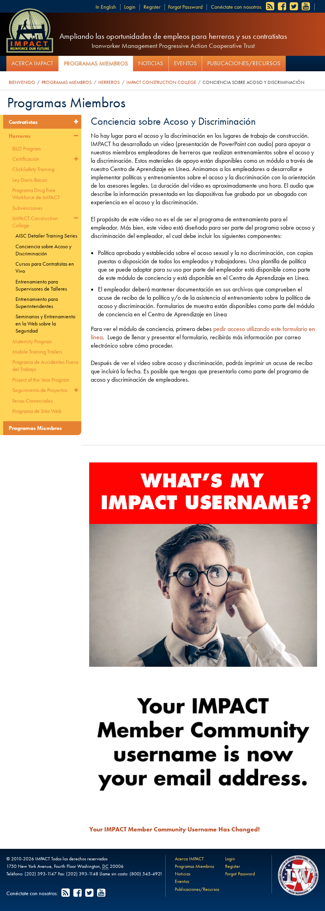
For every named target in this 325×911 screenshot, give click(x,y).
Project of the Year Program (40, 379)
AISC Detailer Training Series (46, 235)
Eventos (185, 63)
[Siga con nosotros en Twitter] (294, 7)
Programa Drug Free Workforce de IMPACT (36, 193)
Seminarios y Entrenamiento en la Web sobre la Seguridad (45, 323)
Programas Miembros (96, 63)
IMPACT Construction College (161, 82)
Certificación (25, 158)
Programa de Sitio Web (36, 411)
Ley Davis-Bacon (30, 179)
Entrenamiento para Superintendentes (36, 302)
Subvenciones (27, 207)
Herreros (109, 82)
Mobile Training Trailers (37, 351)
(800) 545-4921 (146, 874)
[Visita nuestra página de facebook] (282, 7)
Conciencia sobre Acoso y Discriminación (253, 82)
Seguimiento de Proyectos (39, 390)
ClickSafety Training (33, 169)
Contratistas (23, 122)
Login (130, 6)
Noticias (150, 63)
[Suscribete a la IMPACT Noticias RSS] (270, 7)
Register (152, 6)
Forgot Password (185, 6)
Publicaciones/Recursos (244, 63)
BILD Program (26, 148)
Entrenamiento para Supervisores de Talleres (41, 285)
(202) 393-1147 (41, 874)
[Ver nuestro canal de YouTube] (306, 7)
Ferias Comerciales (32, 400)
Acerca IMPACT (32, 63)
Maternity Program (32, 341)
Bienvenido (22, 82)
